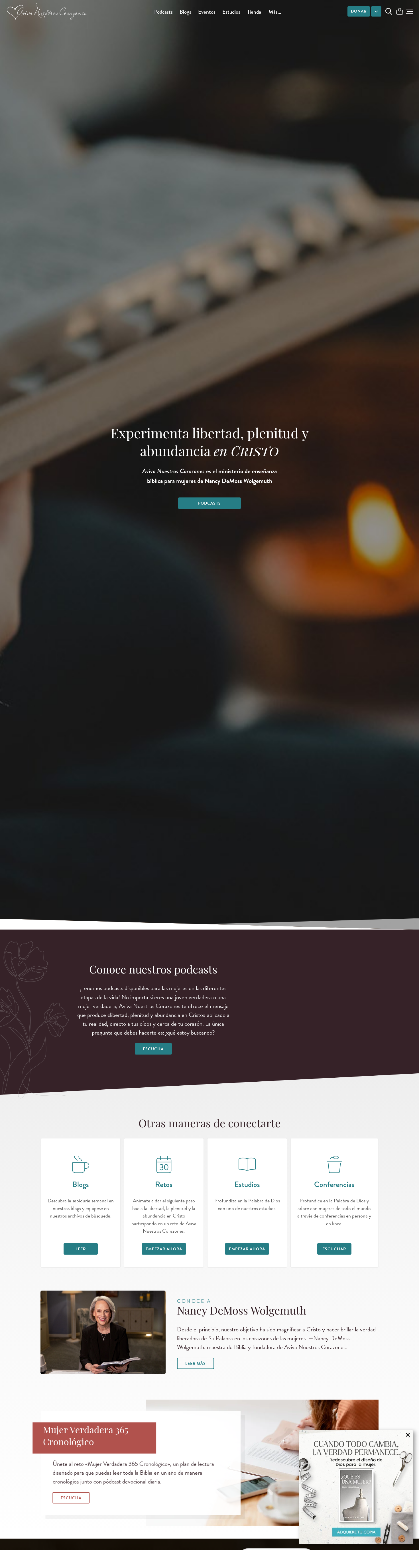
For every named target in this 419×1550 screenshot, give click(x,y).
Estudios (231, 12)
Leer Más (195, 1363)
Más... (275, 12)
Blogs (185, 12)
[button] (409, 11)
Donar (359, 11)
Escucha (153, 1049)
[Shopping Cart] (399, 12)
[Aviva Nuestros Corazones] (47, 11)
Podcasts (163, 12)
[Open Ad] (356, 1487)
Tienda (254, 12)
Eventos (206, 12)
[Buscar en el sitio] (389, 11)
